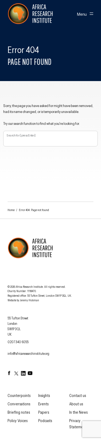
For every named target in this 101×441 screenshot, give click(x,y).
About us (76, 404)
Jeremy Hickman (29, 300)
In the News (78, 412)
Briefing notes (19, 412)
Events (43, 404)
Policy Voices (17, 420)
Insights (44, 395)
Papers (43, 412)
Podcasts (45, 420)
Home (11, 210)
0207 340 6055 (18, 342)
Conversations (19, 404)
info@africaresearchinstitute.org (28, 354)
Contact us (77, 395)
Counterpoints (19, 395)
